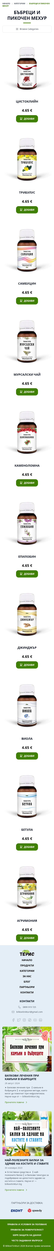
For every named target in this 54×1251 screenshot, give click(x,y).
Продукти (27, 965)
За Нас (27, 976)
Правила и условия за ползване (27, 1224)
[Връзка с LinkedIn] (40, 1020)
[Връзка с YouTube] (35, 1020)
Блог (27, 981)
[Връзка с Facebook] (13, 1020)
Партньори (27, 987)
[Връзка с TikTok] (30, 1020)
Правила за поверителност (27, 1229)
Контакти (27, 992)
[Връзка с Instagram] (24, 1020)
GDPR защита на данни (27, 1235)
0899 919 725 (29, 1007)
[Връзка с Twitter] (19, 1020)
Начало (6, 3)
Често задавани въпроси (27, 1240)
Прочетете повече (14, 1102)
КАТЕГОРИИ (20, 3)
